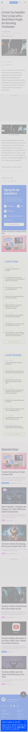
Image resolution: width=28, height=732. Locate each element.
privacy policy (20, 726)
